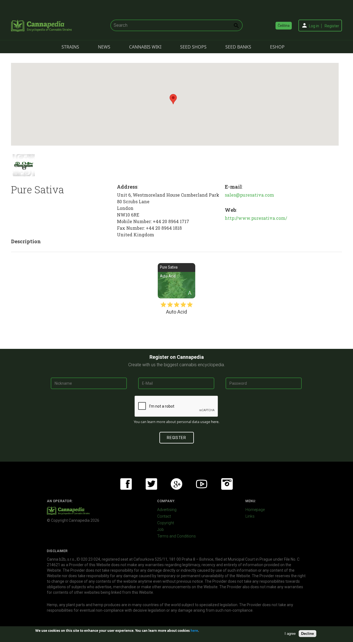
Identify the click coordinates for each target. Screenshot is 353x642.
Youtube (201, 484)
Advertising (166, 509)
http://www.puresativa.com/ (256, 218)
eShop (277, 47)
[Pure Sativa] (23, 165)
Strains (70, 47)
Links (250, 516)
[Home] (41, 26)
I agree (290, 633)
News (104, 47)
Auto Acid (176, 280)
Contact (164, 516)
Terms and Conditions (176, 536)
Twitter (151, 484)
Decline (307, 633)
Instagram (227, 484)
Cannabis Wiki (145, 47)
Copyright (165, 523)
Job (160, 529)
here (214, 421)
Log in (314, 26)
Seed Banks (238, 47)
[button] (173, 99)
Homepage (255, 509)
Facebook (126, 484)
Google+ (176, 484)
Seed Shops (193, 47)
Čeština (284, 25)
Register (332, 26)
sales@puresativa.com (249, 195)
